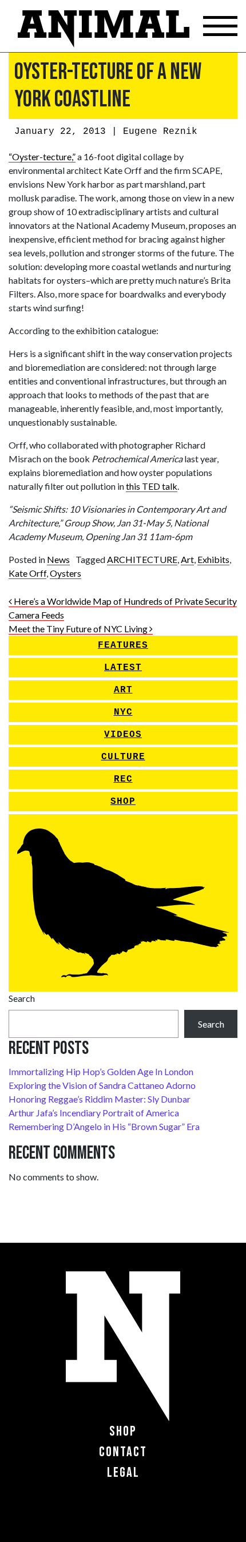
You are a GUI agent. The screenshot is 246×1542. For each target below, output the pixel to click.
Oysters (65, 573)
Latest (123, 668)
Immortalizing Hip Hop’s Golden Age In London (101, 1071)
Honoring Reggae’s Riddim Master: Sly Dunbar (100, 1098)
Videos (123, 735)
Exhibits (213, 559)
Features (123, 645)
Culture (123, 757)
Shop (123, 801)
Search (22, 998)
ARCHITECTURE (142, 559)
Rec (123, 779)
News (58, 559)
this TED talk (151, 486)
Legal (123, 1472)
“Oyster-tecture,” (42, 156)
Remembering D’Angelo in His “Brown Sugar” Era (104, 1126)
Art (187, 559)
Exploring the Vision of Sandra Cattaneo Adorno (102, 1085)
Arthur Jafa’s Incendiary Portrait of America (94, 1112)
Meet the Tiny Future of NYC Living (79, 628)
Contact (123, 1452)
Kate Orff (27, 573)
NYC (123, 712)
